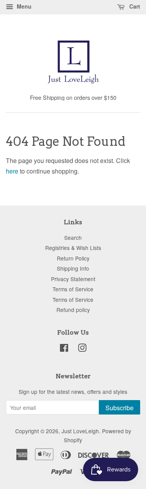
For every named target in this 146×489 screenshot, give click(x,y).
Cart (134, 6)
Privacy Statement (73, 279)
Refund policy (73, 310)
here (12, 171)
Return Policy (73, 258)
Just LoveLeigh (80, 431)
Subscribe (120, 407)
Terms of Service (73, 289)
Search (73, 237)
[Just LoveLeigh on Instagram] (82, 349)
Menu (23, 6)
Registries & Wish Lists (73, 248)
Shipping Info (73, 268)
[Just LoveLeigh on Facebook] (64, 349)
